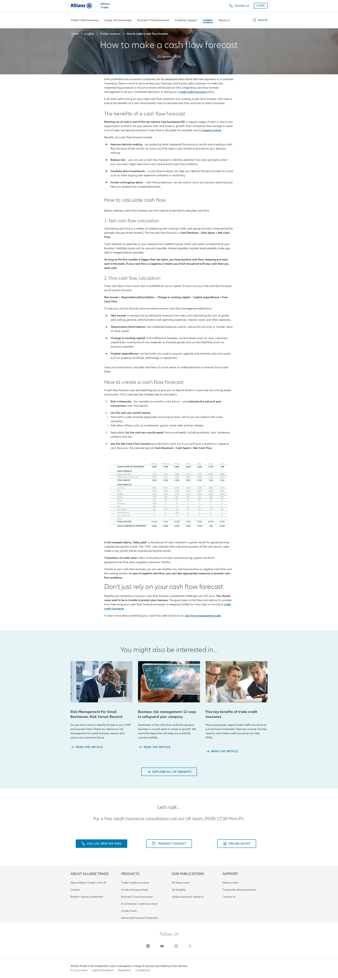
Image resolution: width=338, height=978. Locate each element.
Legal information (103, 970)
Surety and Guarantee (118, 20)
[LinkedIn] (148, 946)
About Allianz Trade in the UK (88, 882)
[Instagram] (176, 946)
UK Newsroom (180, 882)
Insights (208, 20)
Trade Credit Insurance (84, 20)
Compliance (143, 970)
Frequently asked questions (239, 890)
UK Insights (179, 890)
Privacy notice (79, 970)
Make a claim (231, 882)
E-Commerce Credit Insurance (139, 904)
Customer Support (186, 20)
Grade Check (129, 911)
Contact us (229, 897)
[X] (190, 946)
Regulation (124, 970)
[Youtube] (162, 946)
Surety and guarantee (134, 890)
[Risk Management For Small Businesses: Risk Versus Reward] (101, 681)
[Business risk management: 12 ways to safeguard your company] (169, 682)
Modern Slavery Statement (86, 897)
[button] (260, 20)
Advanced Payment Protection (139, 918)
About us (224, 20)
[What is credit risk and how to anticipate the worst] (237, 682)
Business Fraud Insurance (153, 20)
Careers (75, 890)
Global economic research (188, 897)
